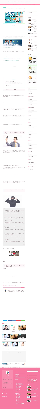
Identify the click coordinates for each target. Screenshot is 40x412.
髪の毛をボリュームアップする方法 (32, 164)
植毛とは (30, 122)
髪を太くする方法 (31, 169)
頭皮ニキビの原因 (31, 156)
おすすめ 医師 (4, 7)
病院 (31, 380)
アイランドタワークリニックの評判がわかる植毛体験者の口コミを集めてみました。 (14, 83)
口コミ (11, 285)
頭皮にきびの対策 (31, 145)
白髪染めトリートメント (31, 127)
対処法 (30, 378)
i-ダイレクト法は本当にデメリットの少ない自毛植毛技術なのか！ (11, 60)
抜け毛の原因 (30, 112)
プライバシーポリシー (5, 393)
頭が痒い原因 (30, 143)
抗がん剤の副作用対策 (31, 110)
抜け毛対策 (30, 115)
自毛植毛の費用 (30, 134)
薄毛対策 (30, 4)
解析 (36, 381)
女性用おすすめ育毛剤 (15, 4)
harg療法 (30, 90)
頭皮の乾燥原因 (30, 151)
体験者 (9, 285)
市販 (34, 378)
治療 (34, 379)
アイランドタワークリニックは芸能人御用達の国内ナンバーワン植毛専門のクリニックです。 (14, 85)
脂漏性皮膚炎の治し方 (31, 132)
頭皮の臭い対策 (17, 399)
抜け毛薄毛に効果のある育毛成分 (32, 117)
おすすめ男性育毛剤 (21, 4)
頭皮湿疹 (30, 159)
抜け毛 (36, 378)
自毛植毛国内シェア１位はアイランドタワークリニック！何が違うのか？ (11, 58)
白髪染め (35, 380)
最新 (31, 379)
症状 (33, 380)
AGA (29, 88)
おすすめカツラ (30, 93)
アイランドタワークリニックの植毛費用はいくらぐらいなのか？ (13, 82)
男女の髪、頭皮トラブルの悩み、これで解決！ (20, 2)
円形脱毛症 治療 (31, 101)
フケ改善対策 (30, 99)
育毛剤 (31, 381)
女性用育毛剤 (28, 378)
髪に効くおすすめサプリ (31, 162)
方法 (29, 379)
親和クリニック (30, 140)
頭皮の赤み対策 (30, 154)
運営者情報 (4, 397)
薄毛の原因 (26, 4)
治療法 (36, 379)
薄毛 (33, 381)
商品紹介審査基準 (5, 396)
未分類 (29, 119)
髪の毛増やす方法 (18, 387)
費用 (15, 285)
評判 (13, 285)
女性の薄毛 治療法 (18, 389)
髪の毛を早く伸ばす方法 (31, 166)
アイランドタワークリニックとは (10, 81)
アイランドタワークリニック (9, 47)
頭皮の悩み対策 (33, 4)
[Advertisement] (14, 30)
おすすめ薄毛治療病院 (31, 96)
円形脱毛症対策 (9, 4)
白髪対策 (5, 4)
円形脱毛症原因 (17, 375)
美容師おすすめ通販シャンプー (32, 129)
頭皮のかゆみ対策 (31, 148)
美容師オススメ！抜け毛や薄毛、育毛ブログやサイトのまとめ (20, 403)
